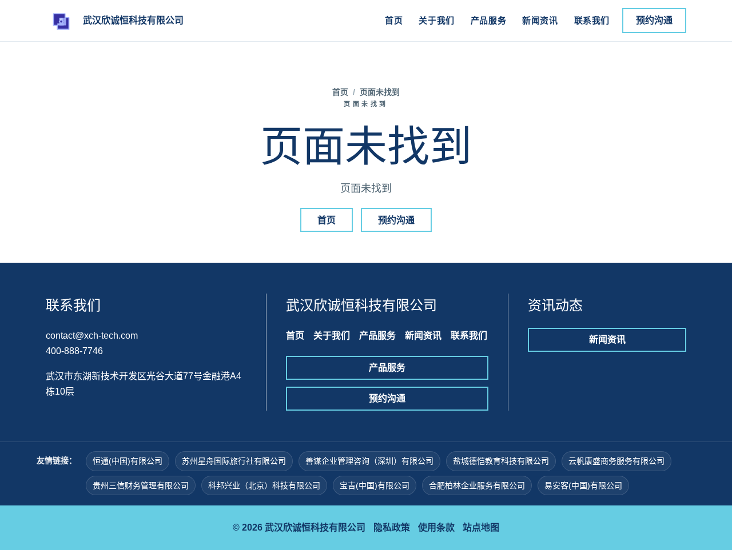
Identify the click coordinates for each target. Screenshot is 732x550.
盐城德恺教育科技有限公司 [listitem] (501, 460)
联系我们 (592, 20)
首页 (394, 20)
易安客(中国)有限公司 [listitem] (583, 485)
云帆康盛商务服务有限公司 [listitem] (616, 460)
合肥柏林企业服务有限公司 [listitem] (477, 485)
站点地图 (481, 527)
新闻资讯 (540, 20)
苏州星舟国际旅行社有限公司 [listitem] (234, 460)
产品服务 (488, 20)
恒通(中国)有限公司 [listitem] (127, 460)
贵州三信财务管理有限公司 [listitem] (141, 485)
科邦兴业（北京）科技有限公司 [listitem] (264, 485)
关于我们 (436, 20)
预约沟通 (654, 20)
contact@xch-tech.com (92, 335)
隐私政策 (391, 527)
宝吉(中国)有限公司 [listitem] (374, 485)
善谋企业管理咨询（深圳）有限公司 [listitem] (369, 460)
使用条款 (436, 527)
